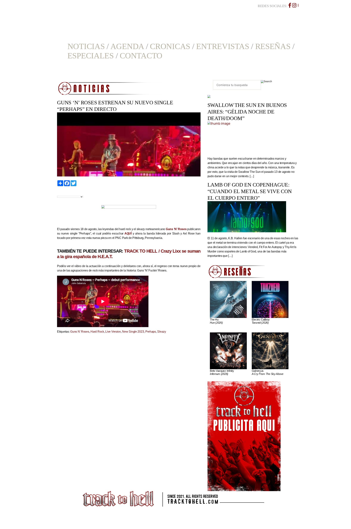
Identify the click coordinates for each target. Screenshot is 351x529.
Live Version (113, 331)
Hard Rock (97, 331)
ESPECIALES (90, 55)
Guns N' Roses (79, 331)
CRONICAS (170, 46)
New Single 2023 (133, 331)
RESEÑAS (272, 46)
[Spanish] (71, 193)
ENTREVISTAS (222, 46)
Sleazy (161, 331)
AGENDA (127, 46)
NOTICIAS (86, 46)
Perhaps (150, 331)
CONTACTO (141, 55)
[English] (63, 193)
